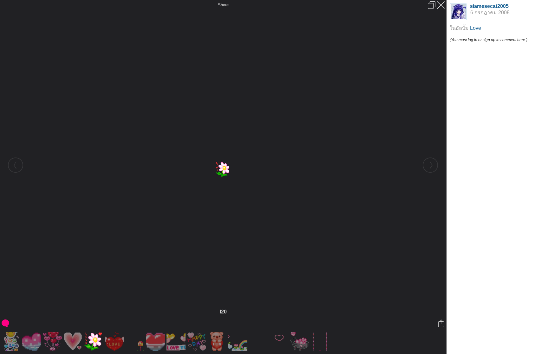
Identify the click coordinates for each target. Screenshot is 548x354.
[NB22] (115, 341)
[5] (73, 341)
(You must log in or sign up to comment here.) (488, 40)
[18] (197, 341)
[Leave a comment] (6, 323)
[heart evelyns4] (259, 341)
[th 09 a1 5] (12, 341)
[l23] (218, 341)
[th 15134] (156, 341)
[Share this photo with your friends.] (442, 323)
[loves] (280, 341)
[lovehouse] (135, 341)
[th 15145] (300, 341)
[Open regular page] (431, 5)
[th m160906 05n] (321, 341)
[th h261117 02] (176, 341)
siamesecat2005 (489, 6)
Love (475, 28)
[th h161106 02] (53, 341)
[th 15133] (32, 341)
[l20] (94, 341)
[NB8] (238, 341)
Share (223, 5)
